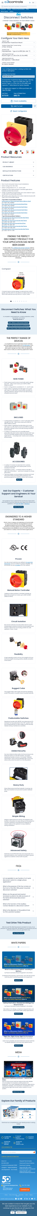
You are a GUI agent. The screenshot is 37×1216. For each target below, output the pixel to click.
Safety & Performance (18, 9)
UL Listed (17, 565)
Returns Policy (21, 1194)
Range (9, 9)
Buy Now (19, 479)
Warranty (17, 1196)
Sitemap (6, 1194)
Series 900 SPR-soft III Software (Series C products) (27, 1168)
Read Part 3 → (18, 1045)
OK (12, 1212)
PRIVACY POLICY (21, 1212)
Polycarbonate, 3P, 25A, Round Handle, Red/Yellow (15, 217)
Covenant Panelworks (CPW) (9, 1165)
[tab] (10, 301)
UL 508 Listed (26, 345)
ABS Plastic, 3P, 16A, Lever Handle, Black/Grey (14, 223)
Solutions (3, 9)
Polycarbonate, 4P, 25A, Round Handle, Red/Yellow (15, 229)
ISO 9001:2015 (5, 1163)
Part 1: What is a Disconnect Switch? (18, 322)
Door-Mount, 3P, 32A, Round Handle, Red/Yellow (14, 212)
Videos (11, 11)
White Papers (4, 11)
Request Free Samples (26, 1161)
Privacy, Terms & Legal (13, 1194)
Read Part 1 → (18, 980)
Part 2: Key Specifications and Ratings (18, 325)
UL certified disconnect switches (21, 248)
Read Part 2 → (18, 1013)
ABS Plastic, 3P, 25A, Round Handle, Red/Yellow (14, 220)
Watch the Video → (18, 1092)
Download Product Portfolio (27, 1163)
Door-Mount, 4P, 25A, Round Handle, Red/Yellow (14, 210)
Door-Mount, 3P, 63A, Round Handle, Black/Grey (14, 204)
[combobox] (34, 3)
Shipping (31, 1194)
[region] (18, 151)
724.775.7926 (19, 503)
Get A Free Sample (18, 933)
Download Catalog (18, 1127)
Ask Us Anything (18, 507)
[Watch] (18, 1069)
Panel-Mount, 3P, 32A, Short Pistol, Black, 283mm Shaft (16, 201)
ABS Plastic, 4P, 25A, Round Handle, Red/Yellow (14, 226)
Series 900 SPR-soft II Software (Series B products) (27, 1171)
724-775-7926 (26, 1185)
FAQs (27, 9)
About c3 (3, 1161)
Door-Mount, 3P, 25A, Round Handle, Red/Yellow (14, 207)
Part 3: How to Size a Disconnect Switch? (18, 328)
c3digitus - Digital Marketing (9, 1167)
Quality (26, 1194)
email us (27, 503)
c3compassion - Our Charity (9, 1169)
